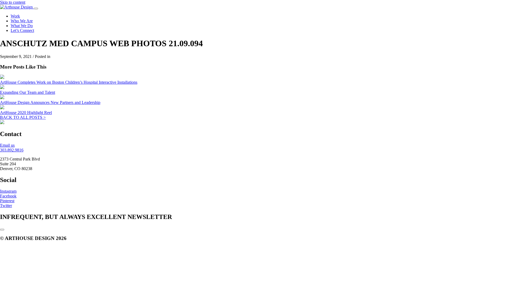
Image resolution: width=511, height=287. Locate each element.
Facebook (8, 196)
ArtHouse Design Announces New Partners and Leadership (50, 102)
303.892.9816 (11, 150)
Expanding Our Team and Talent (27, 92)
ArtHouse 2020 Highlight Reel (26, 112)
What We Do (22, 25)
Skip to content (12, 2)
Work (15, 16)
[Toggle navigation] (36, 8)
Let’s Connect (22, 30)
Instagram (8, 191)
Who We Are (22, 21)
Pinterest (7, 201)
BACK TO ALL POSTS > (23, 117)
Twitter (6, 205)
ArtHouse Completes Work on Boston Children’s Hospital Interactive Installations (68, 82)
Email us (7, 145)
